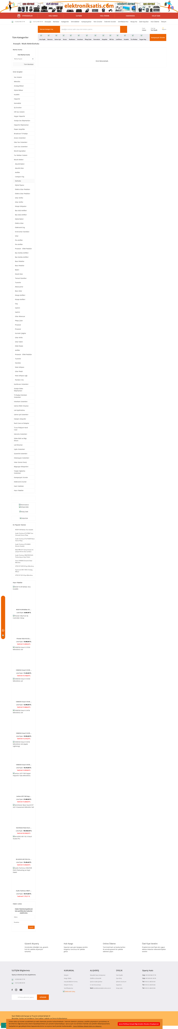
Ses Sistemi (18, 77)
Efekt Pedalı (19, 346)
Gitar (16, 236)
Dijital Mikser (18, 90)
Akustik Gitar (19, 168)
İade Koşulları (144, 22)
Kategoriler (65, 22)
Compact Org (19, 177)
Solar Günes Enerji (20, 462)
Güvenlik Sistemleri (20, 454)
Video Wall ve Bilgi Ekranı (20, 439)
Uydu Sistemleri (19, 449)
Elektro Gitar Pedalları (22, 189)
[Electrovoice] (24, 505)
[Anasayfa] (3, 599)
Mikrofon (17, 82)
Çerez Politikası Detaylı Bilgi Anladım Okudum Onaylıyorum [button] (139, 1024)
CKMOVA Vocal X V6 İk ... (24, 765)
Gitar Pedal (19, 371)
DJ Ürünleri (18, 108)
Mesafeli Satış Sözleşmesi (97, 975)
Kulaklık (16, 95)
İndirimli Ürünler (110, 22)
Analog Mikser (19, 86)
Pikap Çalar (19, 321)
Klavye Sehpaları (20, 206)
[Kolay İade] (23, 511)
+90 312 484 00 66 (150, 988)
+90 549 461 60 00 (150, 978)
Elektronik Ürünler (20, 482)
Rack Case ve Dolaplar (21, 423)
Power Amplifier (19, 129)
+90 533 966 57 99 (150, 975)
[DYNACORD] (24, 507)
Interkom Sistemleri (21, 402)
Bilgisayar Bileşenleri (21, 467)
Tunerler (18, 282)
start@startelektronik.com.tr (102, 988)
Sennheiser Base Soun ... (24, 828)
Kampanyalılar (86, 22)
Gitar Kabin (19, 342)
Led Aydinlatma (19, 410)
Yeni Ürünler (98, 22)
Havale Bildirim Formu (71, 982)
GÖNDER (43, 997)
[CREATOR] (24, 518)
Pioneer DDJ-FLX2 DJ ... (24, 638)
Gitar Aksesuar (20, 316)
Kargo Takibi (67, 978)
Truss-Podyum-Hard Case (21, 429)
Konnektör (17, 103)
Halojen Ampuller (20, 419)
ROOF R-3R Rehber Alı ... (23, 609)
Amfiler (17, 172)
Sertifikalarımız (123, 22)
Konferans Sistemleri (21, 384)
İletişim (163, 22)
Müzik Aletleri (18, 160)
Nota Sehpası (19, 367)
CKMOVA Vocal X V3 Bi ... (24, 670)
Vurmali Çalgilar (20, 333)
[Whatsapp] (3, 630)
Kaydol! (31, 927)
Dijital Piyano (19, 185)
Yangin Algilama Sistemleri (19, 472)
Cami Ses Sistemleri (21, 147)
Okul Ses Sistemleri (20, 142)
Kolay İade (119, 988)
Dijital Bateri (19, 219)
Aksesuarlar (19, 287)
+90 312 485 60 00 (150, 982)
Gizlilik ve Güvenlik (95, 978)
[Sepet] (3, 609)
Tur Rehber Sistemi (20, 155)
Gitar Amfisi (19, 198)
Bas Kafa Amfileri (21, 210)
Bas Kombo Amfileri (22, 253)
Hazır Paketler (19, 490)
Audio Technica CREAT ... (24, 891)
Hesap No (133, 22)
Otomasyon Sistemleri (21, 458)
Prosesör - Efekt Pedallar (23, 249)
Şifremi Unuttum (121, 982)
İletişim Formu (68, 985)
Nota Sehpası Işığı (21, 376)
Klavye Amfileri (20, 295)
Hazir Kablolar (19, 486)
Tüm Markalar (28, 64)
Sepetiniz (119, 985)
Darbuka (35, 44)
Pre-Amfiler (19, 240)
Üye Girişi (119, 978)
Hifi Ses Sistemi (19, 112)
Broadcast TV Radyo (21, 134)
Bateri (17, 270)
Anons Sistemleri (20, 138)
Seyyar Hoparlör (19, 116)
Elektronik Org (20, 227)
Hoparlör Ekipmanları (21, 125)
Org (16, 304)
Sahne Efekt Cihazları (21, 406)
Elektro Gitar (19, 223)
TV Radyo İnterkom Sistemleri (20, 396)
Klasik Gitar (19, 274)
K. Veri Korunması (95, 985)
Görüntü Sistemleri (20, 434)
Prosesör (18, 325)
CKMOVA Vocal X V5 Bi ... (24, 702)
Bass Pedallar (19, 261)
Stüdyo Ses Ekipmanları (22, 121)
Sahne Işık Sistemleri (21, 415)
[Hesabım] (3, 614)
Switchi (17, 308)
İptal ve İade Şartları (96, 982)
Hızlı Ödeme (155, 22)
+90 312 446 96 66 (150, 985)
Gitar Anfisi (19, 337)
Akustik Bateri (20, 164)
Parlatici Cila (19, 380)
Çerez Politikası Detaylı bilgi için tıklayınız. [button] (87, 1026)
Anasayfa (48, 22)
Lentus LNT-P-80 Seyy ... (23, 796)
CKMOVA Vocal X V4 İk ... (24, 733)
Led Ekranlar (18, 445)
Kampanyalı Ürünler (158, 38)
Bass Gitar (18, 291)
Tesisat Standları (21, 278)
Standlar (18, 363)
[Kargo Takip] (3, 625)
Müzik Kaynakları (20, 151)
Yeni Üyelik (154, 30)
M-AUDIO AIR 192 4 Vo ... (24, 859)
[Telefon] (3, 635)
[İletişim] (3, 620)
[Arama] (3, 604)
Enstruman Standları (22, 232)
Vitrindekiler (75, 22)
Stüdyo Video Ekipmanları (18, 390)
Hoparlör (17, 99)
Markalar (56, 22)
